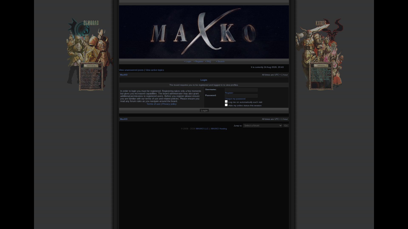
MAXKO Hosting (219, 128)
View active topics (155, 70)
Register (229, 93)
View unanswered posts (131, 70)
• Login (187, 61)
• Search (220, 61)
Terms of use (153, 104)
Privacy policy (169, 104)
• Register (198, 61)
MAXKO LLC (202, 128)
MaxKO (124, 75)
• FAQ (208, 61)
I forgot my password (235, 99)
